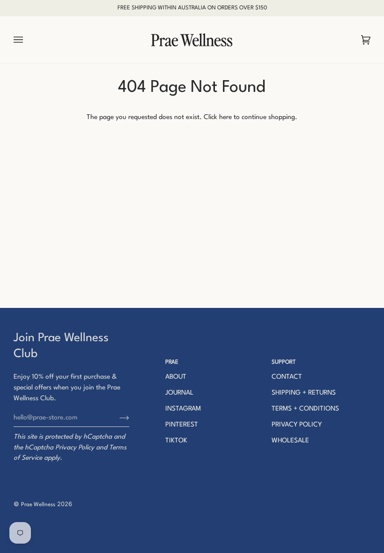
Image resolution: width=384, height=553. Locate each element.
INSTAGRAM (183, 408)
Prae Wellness (38, 505)
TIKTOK (176, 440)
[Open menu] (28, 39)
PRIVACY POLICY (297, 424)
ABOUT (175, 377)
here (225, 117)
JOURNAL (179, 392)
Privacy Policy (74, 447)
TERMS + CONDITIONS (305, 408)
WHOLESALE (290, 440)
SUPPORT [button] (283, 362)
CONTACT (287, 377)
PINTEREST (181, 424)
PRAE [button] (171, 362)
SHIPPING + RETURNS (304, 392)
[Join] (116, 417)
